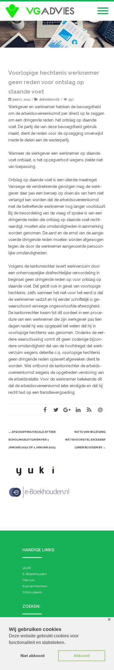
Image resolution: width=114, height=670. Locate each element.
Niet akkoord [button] (32, 655)
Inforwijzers (32, 592)
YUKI (26, 568)
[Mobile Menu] (102, 11)
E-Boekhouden (34, 574)
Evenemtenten (34, 586)
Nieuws (28, 580)
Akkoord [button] (82, 655)
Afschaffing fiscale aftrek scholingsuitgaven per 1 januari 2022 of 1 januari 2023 (32, 439)
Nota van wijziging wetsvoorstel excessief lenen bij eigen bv (85, 439)
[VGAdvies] (41, 11)
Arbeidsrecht (49, 99)
